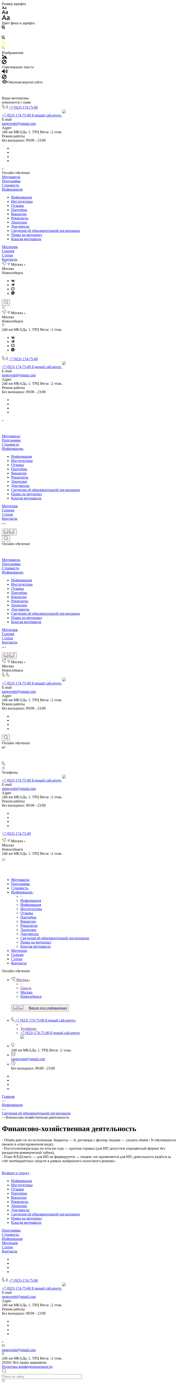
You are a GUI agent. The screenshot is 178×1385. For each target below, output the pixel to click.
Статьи (7, 255)
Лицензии (19, 222)
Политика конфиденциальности (27, 1367)
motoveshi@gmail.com (19, 124)
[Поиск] (6, 302)
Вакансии (19, 214)
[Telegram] (12, 285)
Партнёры (19, 210)
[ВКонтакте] (13, 281)
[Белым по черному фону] (3, 33)
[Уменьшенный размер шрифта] (4, 8)
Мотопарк (10, 247)
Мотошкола (11, 177)
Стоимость (10, 185)
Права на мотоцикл (26, 235)
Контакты (9, 259)
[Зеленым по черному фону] (3, 48)
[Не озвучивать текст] (4, 78)
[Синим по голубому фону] (3, 38)
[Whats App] (13, 293)
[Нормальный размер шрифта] (5, 13)
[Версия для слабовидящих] (9, 532)
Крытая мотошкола (26, 239)
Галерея (8, 251)
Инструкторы (22, 201)
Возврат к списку (15, 1173)
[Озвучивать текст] (5, 72)
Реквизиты (19, 218)
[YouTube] (13, 289)
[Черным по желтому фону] (3, 43)
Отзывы (17, 206)
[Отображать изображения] (4, 57)
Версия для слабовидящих (48, 1008)
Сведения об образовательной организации (45, 231)
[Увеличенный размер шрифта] (6, 19)
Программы (11, 181)
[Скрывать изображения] (4, 63)
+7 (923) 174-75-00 (23, 107)
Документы (20, 226)
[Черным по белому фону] (3, 28)
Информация (12, 189)
